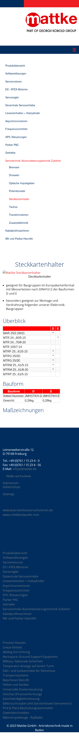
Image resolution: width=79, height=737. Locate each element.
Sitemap (8, 494)
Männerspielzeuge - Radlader (23, 717)
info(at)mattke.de (24, 469)
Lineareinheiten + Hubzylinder (22, 113)
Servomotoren (13, 81)
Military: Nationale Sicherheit (23, 661)
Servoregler (12, 97)
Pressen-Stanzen (14, 643)
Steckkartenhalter (19, 199)
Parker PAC (12, 145)
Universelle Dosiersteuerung (22, 689)
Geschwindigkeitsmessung (21, 699)
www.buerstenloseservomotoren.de (28, 510)
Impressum (11, 483)
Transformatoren (18, 214)
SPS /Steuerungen (16, 137)
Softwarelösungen (15, 73)
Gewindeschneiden (16, 713)
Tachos (13, 207)
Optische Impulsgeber (22, 183)
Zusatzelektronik (18, 222)
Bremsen (14, 167)
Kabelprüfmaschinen (17, 230)
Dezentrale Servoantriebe (20, 105)
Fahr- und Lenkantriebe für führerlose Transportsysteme (29, 673)
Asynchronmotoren (16, 121)
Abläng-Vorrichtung (16, 652)
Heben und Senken (16, 685)
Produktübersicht (15, 65)
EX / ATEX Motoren (16, 89)
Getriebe (10, 152)
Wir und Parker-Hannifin (19, 238)
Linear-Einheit (12, 647)
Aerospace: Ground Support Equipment (30, 657)
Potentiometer (17, 191)
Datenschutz (11, 487)
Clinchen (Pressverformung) (22, 694)
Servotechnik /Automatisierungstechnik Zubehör (33, 160)
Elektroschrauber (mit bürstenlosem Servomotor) (37, 703)
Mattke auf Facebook (18, 476)
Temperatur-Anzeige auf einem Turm (28, 666)
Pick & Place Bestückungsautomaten (28, 708)
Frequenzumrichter (16, 129)
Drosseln (14, 175)
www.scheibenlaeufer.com (21, 515)
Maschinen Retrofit (16, 680)
